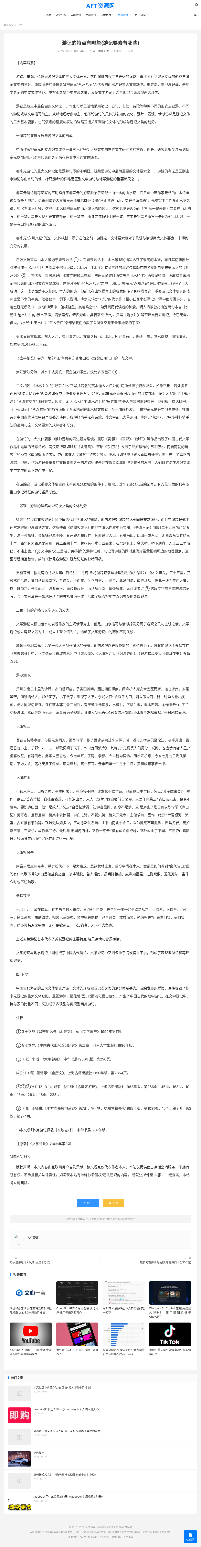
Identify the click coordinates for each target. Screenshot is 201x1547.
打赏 (113, 1203)
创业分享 (61, 15)
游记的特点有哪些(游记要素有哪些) (100, 43)
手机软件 (90, 15)
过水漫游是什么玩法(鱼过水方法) (30, 1262)
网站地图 (101, 1527)
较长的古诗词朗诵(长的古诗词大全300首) (165, 1262)
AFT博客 (91, 1218)
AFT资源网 (100, 6)
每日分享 (140, 15)
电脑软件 (75, 15)
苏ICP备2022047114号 (119, 1527)
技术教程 (105, 15)
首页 (49, 15)
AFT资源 (33, 1237)
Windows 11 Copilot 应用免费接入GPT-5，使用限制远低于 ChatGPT (170, 1312)
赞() (132, 51)
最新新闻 (123, 15)
